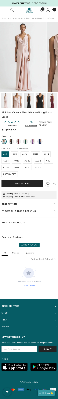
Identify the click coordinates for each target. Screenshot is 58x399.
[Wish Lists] (48, 183)
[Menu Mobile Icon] (3, 10)
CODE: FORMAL (29, 3)
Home (4, 18)
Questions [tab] (30, 253)
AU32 (38, 167)
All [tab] (5, 253)
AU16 (6, 161)
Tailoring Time (12, 193)
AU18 (16, 161)
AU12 (35, 154)
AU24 (48, 161)
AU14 (46, 154)
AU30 (27, 167)
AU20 (27, 161)
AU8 (15, 154)
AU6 (5, 154)
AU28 (16, 167)
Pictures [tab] (15, 253)
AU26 (6, 167)
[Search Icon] (14, 10)
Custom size (9, 174)
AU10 (25, 154)
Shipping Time (12, 196)
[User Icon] (48, 10)
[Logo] (29, 10)
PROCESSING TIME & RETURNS (18, 211)
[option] (23, 57)
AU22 (38, 161)
